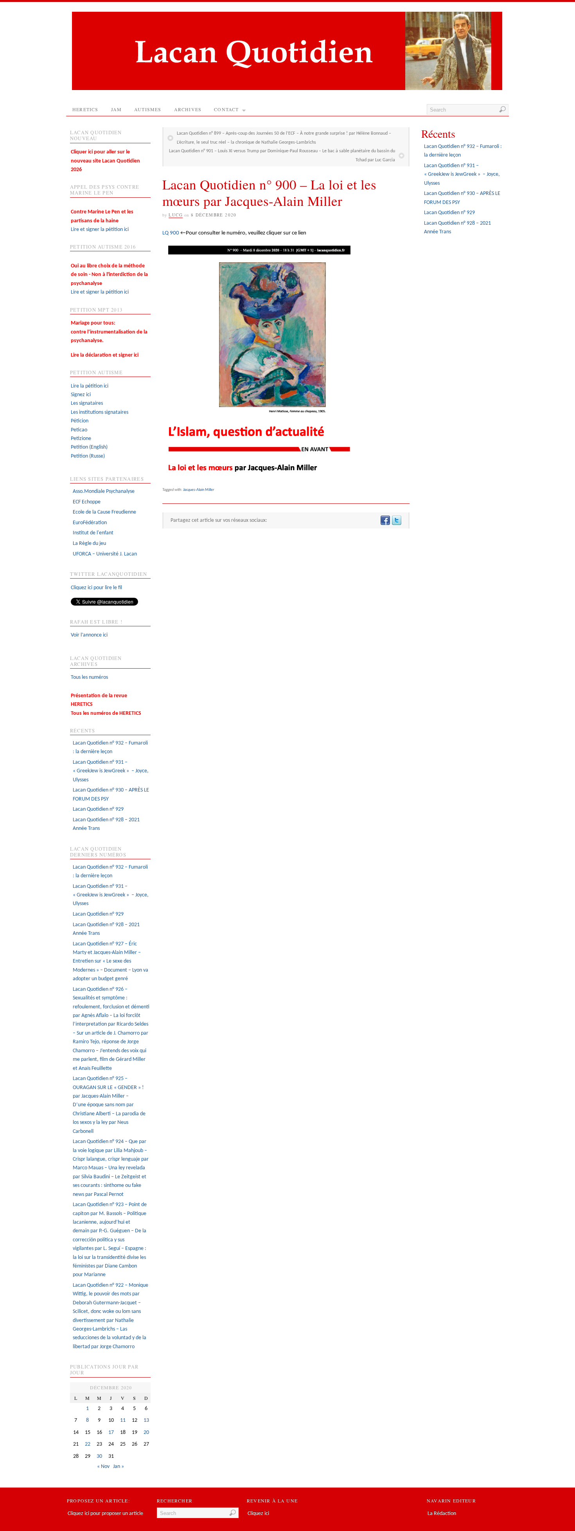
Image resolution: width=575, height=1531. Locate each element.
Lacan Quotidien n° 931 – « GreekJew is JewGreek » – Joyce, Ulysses (111, 771)
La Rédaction (442, 1514)
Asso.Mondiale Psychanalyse (104, 491)
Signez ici (81, 395)
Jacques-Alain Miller (198, 490)
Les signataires (87, 403)
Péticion (79, 421)
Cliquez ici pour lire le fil (96, 588)
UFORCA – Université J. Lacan (105, 554)
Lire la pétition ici (89, 386)
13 (146, 1420)
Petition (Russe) (88, 456)
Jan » (118, 1467)
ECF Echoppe (87, 502)
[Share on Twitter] (396, 520)
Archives (188, 109)
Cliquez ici (258, 1514)
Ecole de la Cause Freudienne (104, 512)
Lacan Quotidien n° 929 (98, 809)
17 (111, 1432)
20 (146, 1432)
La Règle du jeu (89, 543)
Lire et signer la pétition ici (102, 221)
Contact (226, 109)
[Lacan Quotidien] (287, 89)
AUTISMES (148, 109)
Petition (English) (89, 447)
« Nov (103, 1467)
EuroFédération (90, 523)
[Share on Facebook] (385, 520)
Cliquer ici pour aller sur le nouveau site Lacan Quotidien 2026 (105, 161)
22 (87, 1444)
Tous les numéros (89, 677)
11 (123, 1420)
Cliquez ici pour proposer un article (105, 1514)
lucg (176, 215)
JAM (116, 109)
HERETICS (85, 109)
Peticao (79, 430)
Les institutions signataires (99, 412)
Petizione (81, 439)
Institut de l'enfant (93, 533)
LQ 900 (170, 233)
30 (99, 1456)
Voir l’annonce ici (89, 635)
